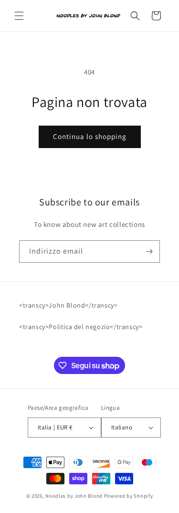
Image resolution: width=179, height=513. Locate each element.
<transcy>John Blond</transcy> (68, 305)
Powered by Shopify (128, 495)
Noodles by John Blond (74, 495)
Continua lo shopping (89, 136)
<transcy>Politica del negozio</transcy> (80, 326)
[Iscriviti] (148, 251)
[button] (19, 15)
